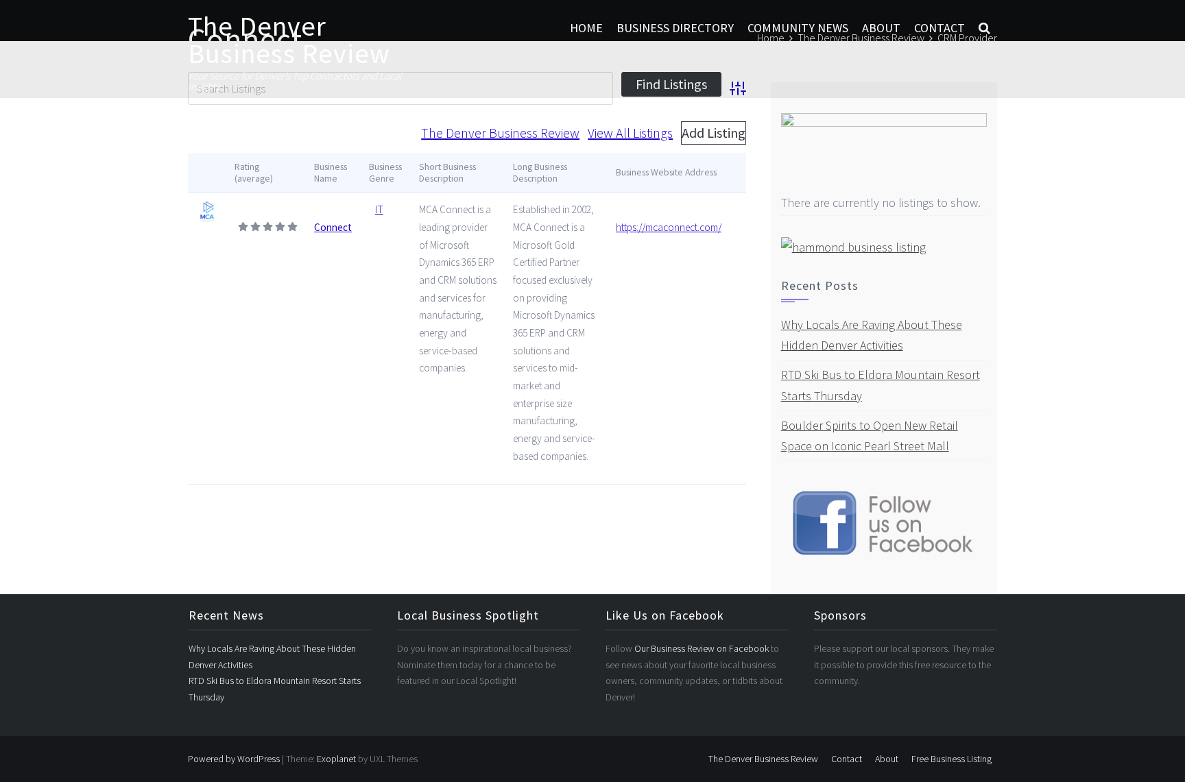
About (881, 28)
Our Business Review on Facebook (702, 648)
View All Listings (630, 132)
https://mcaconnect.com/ (668, 227)
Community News (797, 28)
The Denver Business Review (289, 40)
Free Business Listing (951, 759)
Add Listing (713, 132)
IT (379, 209)
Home (586, 28)
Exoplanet (336, 759)
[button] (984, 28)
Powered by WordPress (234, 759)
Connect (333, 227)
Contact (939, 28)
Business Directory (675, 28)
